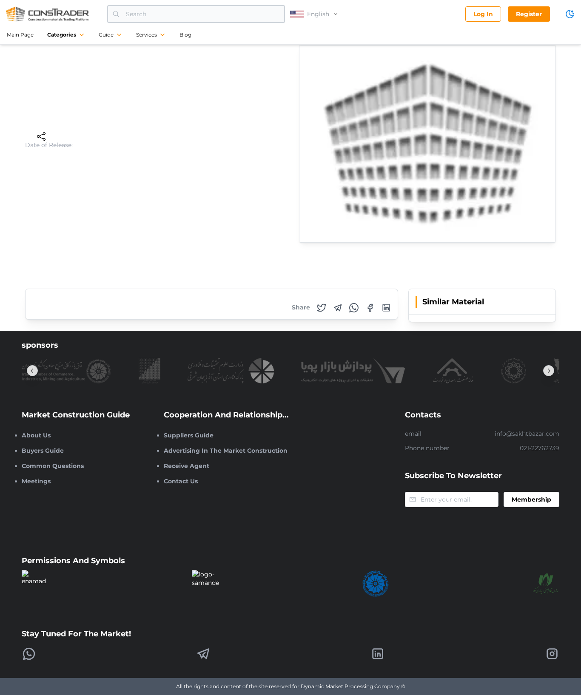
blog (185, 34)
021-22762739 (539, 448)
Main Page (20, 34)
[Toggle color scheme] (570, 14)
